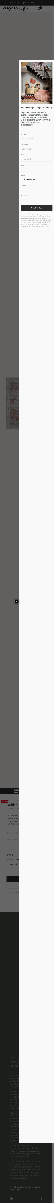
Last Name (24, 144)
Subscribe (36, 208)
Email (23, 155)
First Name (24, 134)
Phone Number (25, 196)
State (23, 165)
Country (24, 185)
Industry (24, 175)
